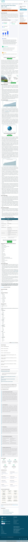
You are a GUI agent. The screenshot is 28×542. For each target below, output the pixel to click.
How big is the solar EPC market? (6, 371)
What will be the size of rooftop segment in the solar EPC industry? (9, 377)
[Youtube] (26, 538)
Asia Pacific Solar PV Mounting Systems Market (8, 512)
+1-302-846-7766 (17, 531)
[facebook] (24, 538)
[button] (17, 344)
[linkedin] (19, 538)
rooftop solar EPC (7, 111)
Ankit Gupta (13, 342)
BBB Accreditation (9, 461)
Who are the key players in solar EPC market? (7, 381)
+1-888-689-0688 (17, 530)
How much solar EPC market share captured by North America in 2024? (8, 379)
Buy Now (24, 9)
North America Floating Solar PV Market (7, 513)
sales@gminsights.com (17, 532)
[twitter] (22, 538)
